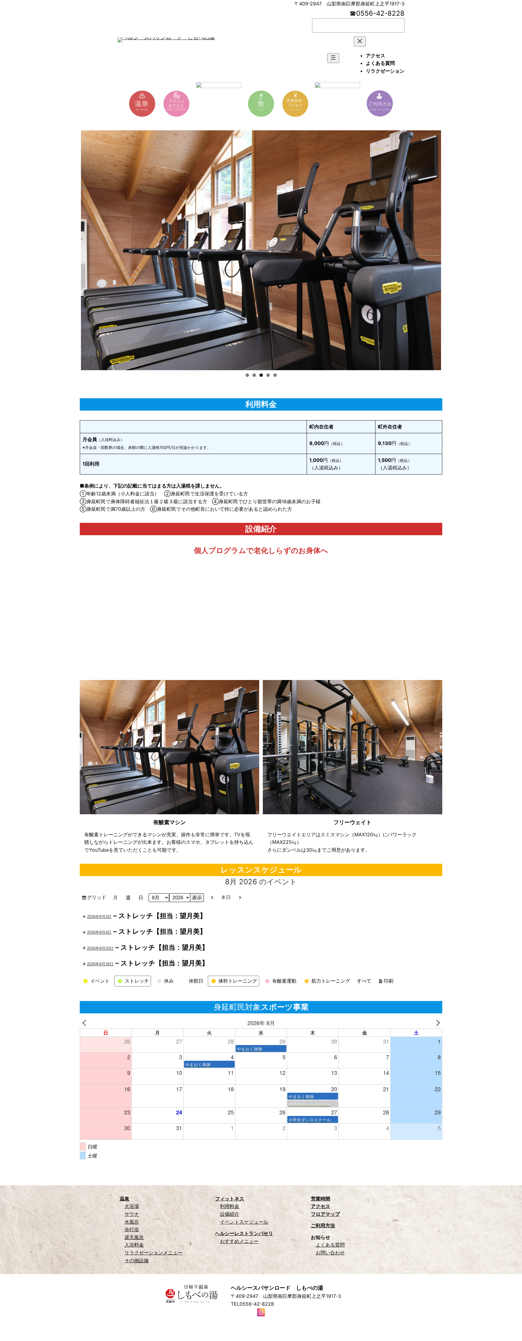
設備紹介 (229, 1214)
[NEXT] (436, 1022)
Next (450, 250)
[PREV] (85, 1022)
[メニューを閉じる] (360, 41)
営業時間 (320, 1199)
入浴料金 (134, 1245)
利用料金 (229, 1206)
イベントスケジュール (244, 1222)
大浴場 (131, 1206)
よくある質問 (330, 1245)
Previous (72, 250)
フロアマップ (325, 1214)
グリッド (97, 898)
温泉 (124, 1199)
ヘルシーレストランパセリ (244, 1233)
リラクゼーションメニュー (153, 1253)
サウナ (131, 1214)
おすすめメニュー (239, 1241)
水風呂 (131, 1222)
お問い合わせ (330, 1253)
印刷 (389, 982)
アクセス (320, 1206)
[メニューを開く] (333, 58)
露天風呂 (134, 1237)
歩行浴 (131, 1229)
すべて (364, 981)
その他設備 (136, 1260)
